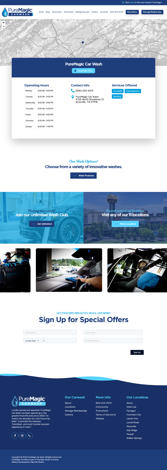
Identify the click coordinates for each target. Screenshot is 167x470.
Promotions (102, 410)
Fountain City (134, 414)
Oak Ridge (132, 430)
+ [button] (3, 22)
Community (102, 407)
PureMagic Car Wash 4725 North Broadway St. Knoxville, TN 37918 (90, 99)
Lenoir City (132, 418)
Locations (70, 407)
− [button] (3, 26)
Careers (69, 414)
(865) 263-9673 (84, 90)
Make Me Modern (37, 462)
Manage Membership (76, 410)
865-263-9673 (104, 403)
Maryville (131, 426)
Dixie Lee (131, 407)
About (68, 403)
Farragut (131, 410)
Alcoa (130, 403)
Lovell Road (133, 422)
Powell (130, 434)
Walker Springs (134, 438)
